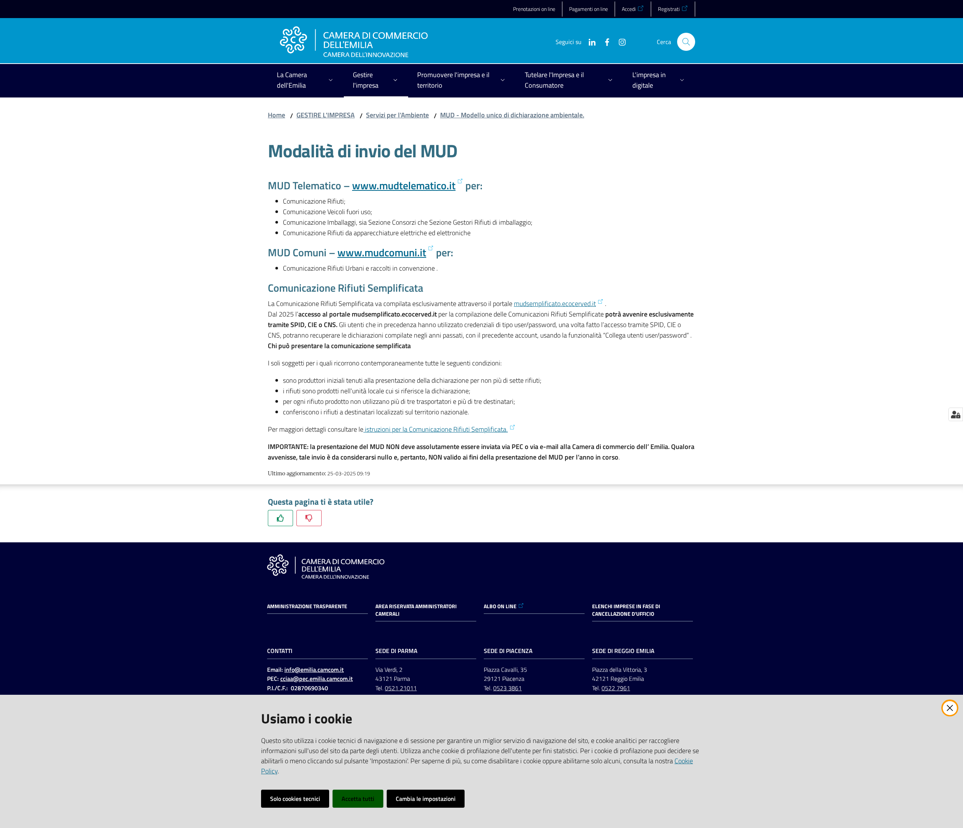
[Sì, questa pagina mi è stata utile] (280, 518)
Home (276, 115)
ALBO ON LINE (500, 606)
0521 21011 (401, 688)
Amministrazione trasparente (307, 606)
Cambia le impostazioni (426, 798)
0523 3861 (507, 688)
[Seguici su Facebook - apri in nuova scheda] (604, 41)
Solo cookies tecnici (295, 798)
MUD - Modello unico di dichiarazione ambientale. (512, 115)
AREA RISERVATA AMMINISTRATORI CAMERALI (416, 610)
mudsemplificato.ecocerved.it (555, 303)
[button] (686, 42)
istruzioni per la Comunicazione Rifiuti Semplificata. (435, 429)
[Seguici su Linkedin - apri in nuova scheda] (589, 41)
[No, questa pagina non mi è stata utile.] (309, 518)
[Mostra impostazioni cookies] (955, 414)
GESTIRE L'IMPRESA (325, 115)
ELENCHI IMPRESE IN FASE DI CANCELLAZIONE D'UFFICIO (626, 610)
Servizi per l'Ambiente (397, 115)
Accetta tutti (358, 798)
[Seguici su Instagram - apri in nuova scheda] (619, 41)
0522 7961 (615, 688)
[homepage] (354, 41)
